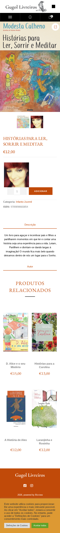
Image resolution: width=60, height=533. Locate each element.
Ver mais (15, 354)
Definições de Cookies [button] (17, 525)
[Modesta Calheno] (16, 174)
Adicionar (40, 191)
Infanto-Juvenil (24, 201)
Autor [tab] (30, 266)
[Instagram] (33, 487)
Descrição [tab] (30, 224)
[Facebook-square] (26, 487)
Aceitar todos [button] (40, 525)
